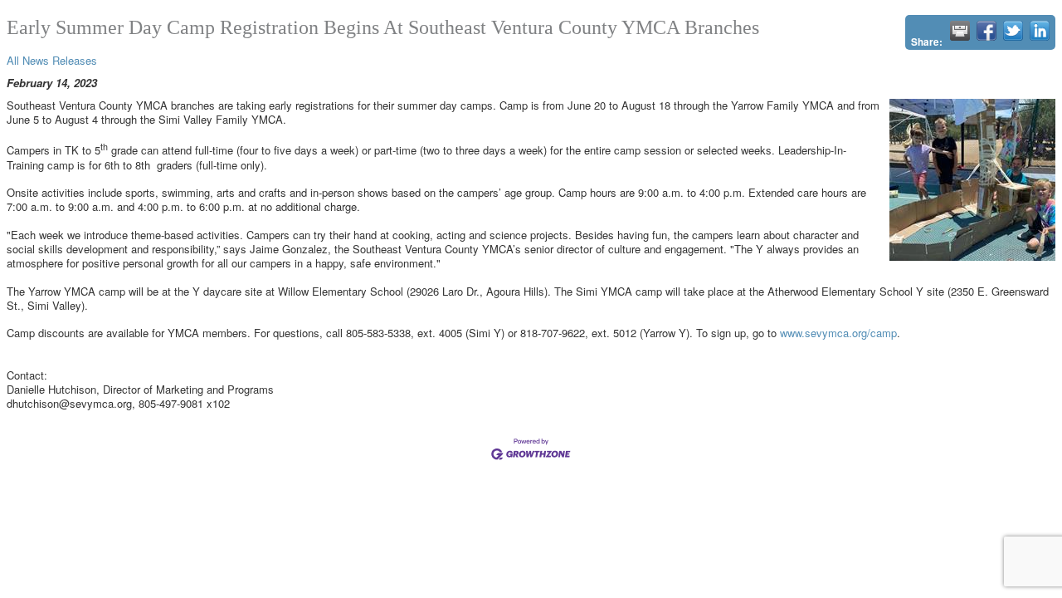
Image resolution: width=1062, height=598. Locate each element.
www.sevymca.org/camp (838, 333)
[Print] (960, 31)
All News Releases (52, 60)
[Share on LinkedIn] (1040, 31)
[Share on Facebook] (986, 31)
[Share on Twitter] (1013, 31)
